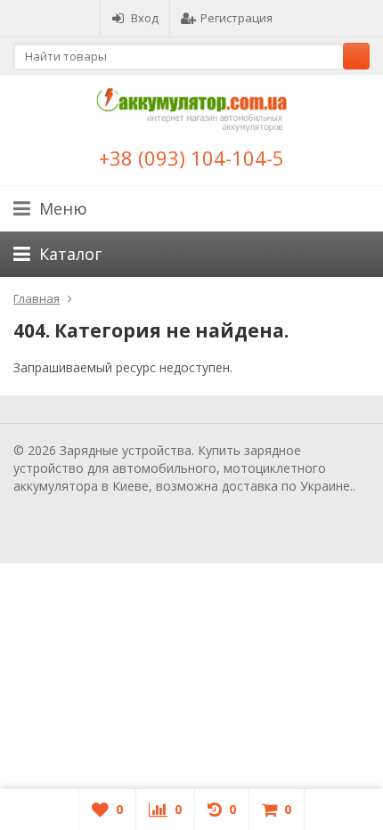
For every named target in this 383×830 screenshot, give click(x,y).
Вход (145, 18)
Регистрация (236, 18)
